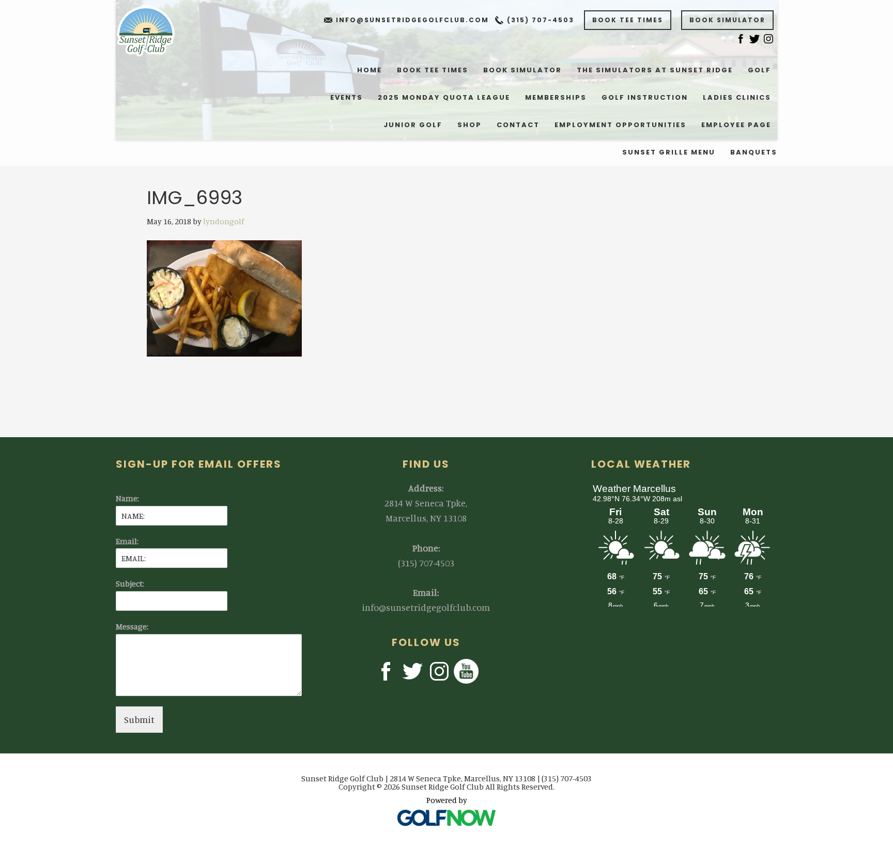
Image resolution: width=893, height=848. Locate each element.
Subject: (130, 583)
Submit (139, 719)
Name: (127, 498)
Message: (132, 626)
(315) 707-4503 (540, 20)
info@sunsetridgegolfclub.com (412, 20)
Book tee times (627, 20)
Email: (127, 541)
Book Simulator (727, 20)
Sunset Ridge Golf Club (153, 31)
